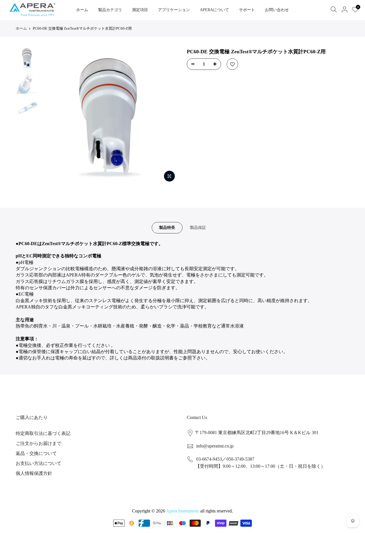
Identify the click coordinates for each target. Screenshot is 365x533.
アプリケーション (174, 10)
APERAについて (214, 10)
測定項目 (140, 10)
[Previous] (51, 117)
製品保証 (198, 227)
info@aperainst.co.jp (215, 446)
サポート (247, 10)
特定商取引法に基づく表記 (43, 433)
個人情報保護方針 (34, 473)
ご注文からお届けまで (38, 443)
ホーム (82, 10)
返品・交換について (36, 453)
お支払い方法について (38, 463)
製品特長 (167, 227)
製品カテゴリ (110, 10)
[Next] (168, 117)
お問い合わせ (277, 10)
